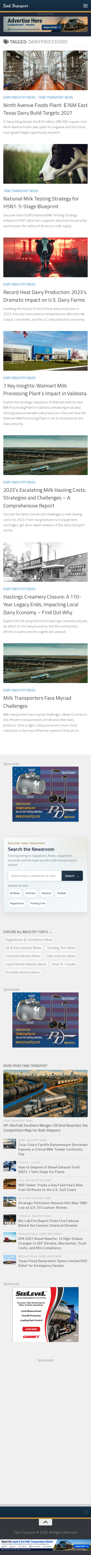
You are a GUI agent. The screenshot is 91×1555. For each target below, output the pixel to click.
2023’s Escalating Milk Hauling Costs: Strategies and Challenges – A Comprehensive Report (44, 497)
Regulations (17, 903)
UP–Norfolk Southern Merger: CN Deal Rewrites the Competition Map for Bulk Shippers (45, 1128)
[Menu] (85, 5)
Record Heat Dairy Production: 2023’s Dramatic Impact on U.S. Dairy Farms (44, 296)
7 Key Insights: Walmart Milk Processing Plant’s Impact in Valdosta (45, 389)
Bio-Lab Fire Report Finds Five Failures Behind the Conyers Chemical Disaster (48, 1223)
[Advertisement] (36, 1429)
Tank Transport (15, 5)
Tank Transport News (55, 97)
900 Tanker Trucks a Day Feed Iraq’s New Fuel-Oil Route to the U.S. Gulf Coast (50, 1187)
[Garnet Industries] (45, 1314)
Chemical (46, 893)
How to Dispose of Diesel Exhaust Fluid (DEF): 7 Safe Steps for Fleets (49, 1169)
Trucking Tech (37, 903)
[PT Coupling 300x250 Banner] (45, 794)
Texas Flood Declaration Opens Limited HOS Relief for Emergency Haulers (52, 1263)
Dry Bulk (61, 893)
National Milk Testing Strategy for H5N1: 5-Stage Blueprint (41, 202)
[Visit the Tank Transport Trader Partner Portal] (45, 1545)
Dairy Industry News (19, 97)
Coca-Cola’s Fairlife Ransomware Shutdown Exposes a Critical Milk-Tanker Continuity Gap (53, 1149)
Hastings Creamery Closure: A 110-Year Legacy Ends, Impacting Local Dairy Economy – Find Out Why (42, 604)
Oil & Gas (31, 893)
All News (15, 893)
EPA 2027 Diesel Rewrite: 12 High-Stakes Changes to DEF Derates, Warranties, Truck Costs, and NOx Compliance (52, 1243)
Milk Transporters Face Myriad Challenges (37, 701)
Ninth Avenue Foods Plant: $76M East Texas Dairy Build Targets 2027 (45, 109)
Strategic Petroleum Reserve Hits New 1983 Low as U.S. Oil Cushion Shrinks (52, 1205)
